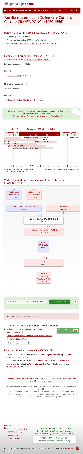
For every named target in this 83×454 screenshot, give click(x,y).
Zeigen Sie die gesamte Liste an (18, 343)
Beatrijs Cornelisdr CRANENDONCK (22, 100)
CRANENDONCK (65, 360)
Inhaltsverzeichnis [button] (23, 10)
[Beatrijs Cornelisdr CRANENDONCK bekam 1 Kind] (45, 100)
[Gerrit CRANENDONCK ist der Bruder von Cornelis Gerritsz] (38, 215)
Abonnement (12, 432)
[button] (54, 10)
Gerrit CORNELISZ (15, 75)
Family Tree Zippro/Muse (17, 339)
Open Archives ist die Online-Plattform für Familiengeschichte (53, 439)
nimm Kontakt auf (46, 381)
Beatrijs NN (51, 43)
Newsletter (24, 429)
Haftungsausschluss (15, 438)
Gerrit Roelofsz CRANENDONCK (30, 43)
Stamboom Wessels (15, 332)
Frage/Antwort (13, 435)
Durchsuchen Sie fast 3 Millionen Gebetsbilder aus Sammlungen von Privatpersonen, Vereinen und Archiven (54, 431)
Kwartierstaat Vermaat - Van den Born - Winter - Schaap (29, 335)
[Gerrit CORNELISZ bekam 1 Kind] (31, 75)
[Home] (77, 448)
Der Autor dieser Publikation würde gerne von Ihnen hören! (37, 116)
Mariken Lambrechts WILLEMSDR (37, 59)
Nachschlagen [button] (43, 10)
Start (9, 10)
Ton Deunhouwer (69, 378)
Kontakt (23, 432)
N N (25, 84)
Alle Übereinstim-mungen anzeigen (64, 331)
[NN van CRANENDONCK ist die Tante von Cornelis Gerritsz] (21, 203)
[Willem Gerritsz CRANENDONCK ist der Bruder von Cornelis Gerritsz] (41, 215)
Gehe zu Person (58, 301)
